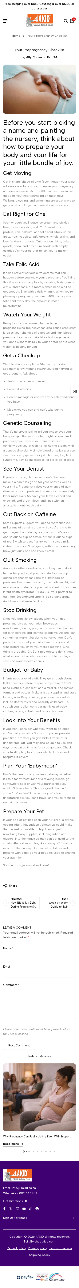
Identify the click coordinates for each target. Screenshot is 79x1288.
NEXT (65, 899)
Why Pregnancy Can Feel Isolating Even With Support (37, 1136)
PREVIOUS (16, 899)
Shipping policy (39, 1255)
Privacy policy (37, 1248)
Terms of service (60, 1248)
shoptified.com (45, 1241)
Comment (11, 985)
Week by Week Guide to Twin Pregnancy (58, 906)
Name (8, 948)
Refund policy (16, 1248)
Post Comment (19, 1045)
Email (8, 966)
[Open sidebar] (75, 391)
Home (16, 36)
